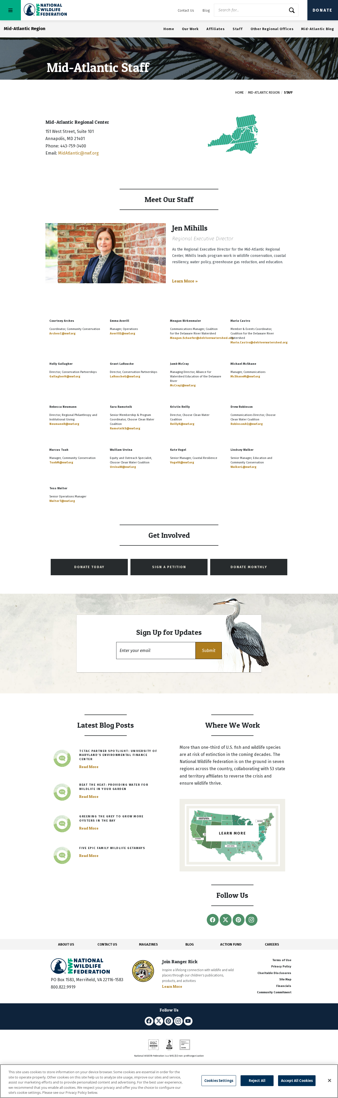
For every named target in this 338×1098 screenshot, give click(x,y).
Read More (88, 766)
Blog (206, 10)
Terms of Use (281, 960)
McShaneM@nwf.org (245, 376)
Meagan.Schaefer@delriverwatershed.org (201, 338)
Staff (238, 29)
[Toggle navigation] (10, 10)
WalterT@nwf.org (62, 501)
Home (168, 29)
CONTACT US (107, 944)
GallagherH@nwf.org (64, 376)
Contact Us (186, 10)
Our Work (190, 29)
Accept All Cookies (297, 1080)
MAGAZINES (148, 944)
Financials (283, 986)
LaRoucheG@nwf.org (125, 376)
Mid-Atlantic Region (264, 92)
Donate (323, 10)
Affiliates (215, 29)
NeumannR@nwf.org (64, 424)
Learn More (172, 986)
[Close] (329, 1080)
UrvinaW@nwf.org (123, 467)
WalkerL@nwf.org (243, 467)
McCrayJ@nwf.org (183, 385)
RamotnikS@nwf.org (125, 428)
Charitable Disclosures (274, 973)
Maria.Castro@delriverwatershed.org (259, 342)
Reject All (257, 1080)
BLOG (189, 944)
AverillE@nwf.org (122, 333)
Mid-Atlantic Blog (317, 29)
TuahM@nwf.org (61, 462)
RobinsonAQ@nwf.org (247, 424)
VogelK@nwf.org (182, 462)
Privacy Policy (281, 966)
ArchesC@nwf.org (62, 333)
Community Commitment (274, 992)
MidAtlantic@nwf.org (78, 153)
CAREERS (272, 944)
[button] (208, 650)
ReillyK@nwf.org (182, 424)
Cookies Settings (218, 1080)
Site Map (285, 979)
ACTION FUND (230, 944)
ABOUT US (66, 944)
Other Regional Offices (272, 29)
